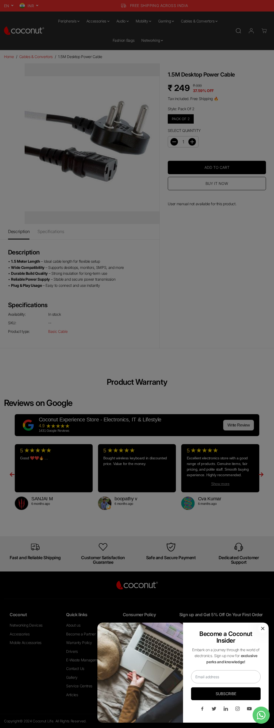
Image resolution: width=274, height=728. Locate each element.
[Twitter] (214, 709)
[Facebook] (202, 709)
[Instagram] (237, 709)
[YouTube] (249, 709)
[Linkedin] (226, 709)
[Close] (263, 628)
